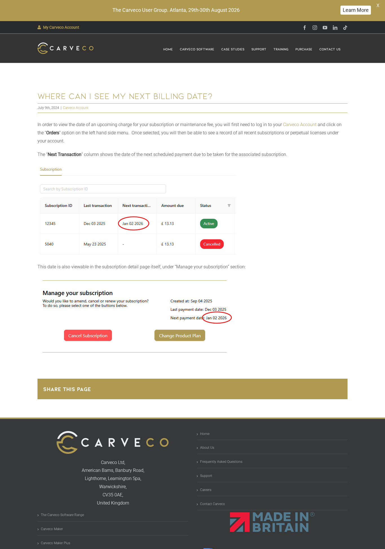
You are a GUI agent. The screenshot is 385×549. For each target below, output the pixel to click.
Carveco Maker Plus (55, 543)
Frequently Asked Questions (221, 462)
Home (204, 434)
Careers (205, 490)
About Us (207, 448)
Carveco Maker (52, 529)
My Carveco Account (61, 27)
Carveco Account (75, 108)
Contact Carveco (212, 504)
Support (206, 476)
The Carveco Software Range (62, 515)
